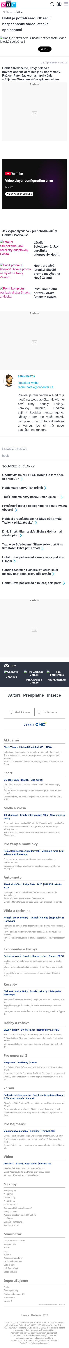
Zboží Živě (8, 1194)
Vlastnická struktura (44, 1338)
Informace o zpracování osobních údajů (29, 1335)
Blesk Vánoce (11, 747)
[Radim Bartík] (9, 386)
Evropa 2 (8, 1301)
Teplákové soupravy (13, 1261)
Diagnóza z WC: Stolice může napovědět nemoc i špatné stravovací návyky (34, 1104)
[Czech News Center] (41, 724)
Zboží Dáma (9, 1201)
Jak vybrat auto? (11, 1225)
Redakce (36, 1315)
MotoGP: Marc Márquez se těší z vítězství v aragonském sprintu (33, 902)
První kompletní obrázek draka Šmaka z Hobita (45, 293)
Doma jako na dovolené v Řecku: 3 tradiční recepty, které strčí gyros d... (34, 1012)
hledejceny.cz (10, 1191)
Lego (6, 1251)
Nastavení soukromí (24, 1338)
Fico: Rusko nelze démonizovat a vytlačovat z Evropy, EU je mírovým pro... (31, 827)
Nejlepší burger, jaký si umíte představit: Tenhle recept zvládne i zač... (32, 1006)
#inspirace (9, 1062)
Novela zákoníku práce (35, 956)
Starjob (7, 1287)
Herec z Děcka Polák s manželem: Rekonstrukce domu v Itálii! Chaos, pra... (32, 834)
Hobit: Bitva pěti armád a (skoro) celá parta (31, 582)
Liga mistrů (37, 780)
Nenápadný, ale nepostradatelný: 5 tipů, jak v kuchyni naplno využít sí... (34, 1000)
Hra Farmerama (56, 679)
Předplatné (33, 695)
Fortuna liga (45, 1163)
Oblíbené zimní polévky (16, 991)
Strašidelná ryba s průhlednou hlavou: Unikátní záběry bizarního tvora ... (32, 1140)
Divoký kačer (28, 1030)
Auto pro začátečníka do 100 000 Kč (20, 1215)
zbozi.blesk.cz (10, 1204)
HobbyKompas (10, 1211)
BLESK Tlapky (11, 1030)
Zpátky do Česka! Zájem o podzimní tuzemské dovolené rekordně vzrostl (33, 1039)
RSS (45, 1315)
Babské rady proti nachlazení (48, 1095)
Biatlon (25, 780)
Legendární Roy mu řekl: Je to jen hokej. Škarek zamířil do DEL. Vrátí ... (32, 798)
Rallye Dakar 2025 (33, 884)
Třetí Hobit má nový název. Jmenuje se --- (30, 496)
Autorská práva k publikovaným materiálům (34, 1330)
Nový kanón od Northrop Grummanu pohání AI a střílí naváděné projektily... (32, 933)
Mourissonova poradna (16, 1131)
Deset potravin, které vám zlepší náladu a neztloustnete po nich (32, 1109)
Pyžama (7, 1254)
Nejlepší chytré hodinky (16, 917)
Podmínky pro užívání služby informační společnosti (33, 1333)
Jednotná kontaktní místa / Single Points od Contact (34, 1340)
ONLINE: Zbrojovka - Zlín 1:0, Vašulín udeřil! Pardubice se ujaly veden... (32, 786)
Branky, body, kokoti (27, 1163)
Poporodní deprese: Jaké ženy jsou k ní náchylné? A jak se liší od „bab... (33, 1114)
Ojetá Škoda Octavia (13, 1222)
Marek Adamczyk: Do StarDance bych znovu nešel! (27, 1172)
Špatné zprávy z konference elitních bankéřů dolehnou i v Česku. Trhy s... (33, 962)
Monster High (10, 1244)
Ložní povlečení (11, 1268)
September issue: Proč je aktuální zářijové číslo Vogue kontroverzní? (34, 1073)
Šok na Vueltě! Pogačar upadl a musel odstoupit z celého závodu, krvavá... (33, 792)
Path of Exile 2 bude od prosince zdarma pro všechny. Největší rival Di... (34, 1146)
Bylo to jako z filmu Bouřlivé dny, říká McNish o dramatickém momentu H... (30, 893)
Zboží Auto (8, 1218)
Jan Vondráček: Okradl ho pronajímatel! (21, 1175)
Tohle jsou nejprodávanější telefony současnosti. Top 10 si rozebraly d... (34, 939)
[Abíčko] (8, 7)
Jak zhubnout (11, 815)
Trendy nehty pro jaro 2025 (34, 815)
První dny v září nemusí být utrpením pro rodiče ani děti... (29, 859)
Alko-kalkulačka (12, 884)
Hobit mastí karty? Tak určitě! (22, 487)
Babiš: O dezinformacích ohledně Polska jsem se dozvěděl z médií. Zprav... (34, 762)
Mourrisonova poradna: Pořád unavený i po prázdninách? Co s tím (33, 1136)
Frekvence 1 (9, 1297)
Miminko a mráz (50, 851)
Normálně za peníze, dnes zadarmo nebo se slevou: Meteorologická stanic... (34, 927)
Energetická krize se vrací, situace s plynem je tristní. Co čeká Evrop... (32, 974)
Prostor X (9, 1163)
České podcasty (11, 1290)
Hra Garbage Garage (34, 681)
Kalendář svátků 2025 (32, 747)
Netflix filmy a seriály (48, 1030)
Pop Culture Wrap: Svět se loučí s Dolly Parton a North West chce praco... (33, 1068)
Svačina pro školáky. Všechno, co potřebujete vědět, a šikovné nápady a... (32, 867)
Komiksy (35, 1131)
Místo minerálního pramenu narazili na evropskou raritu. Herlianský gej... (33, 1045)
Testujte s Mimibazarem (14, 1241)
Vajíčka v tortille (10, 862)
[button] (65, 3)
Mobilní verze (49, 712)
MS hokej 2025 (12, 780)
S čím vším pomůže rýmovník (19, 1098)
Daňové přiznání (12, 956)
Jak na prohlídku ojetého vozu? (18, 1208)
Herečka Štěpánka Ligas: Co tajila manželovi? (24, 1168)
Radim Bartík (26, 376)
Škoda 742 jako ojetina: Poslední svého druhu (24, 898)
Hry (13, 666)
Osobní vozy (9, 1198)
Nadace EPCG (56, 956)
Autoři (14, 695)
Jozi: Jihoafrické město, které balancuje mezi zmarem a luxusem (32, 1035)
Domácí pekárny (39, 991)
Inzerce (54, 695)
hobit (5, 455)
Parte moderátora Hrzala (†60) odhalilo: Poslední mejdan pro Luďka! (34, 823)
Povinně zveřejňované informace (34, 1343)
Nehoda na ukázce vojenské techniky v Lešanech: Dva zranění (32, 752)
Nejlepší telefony (40, 917)
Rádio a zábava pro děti (14, 1294)
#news (33, 1062)
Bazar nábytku (10, 1272)
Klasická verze (22, 712)
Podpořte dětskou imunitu (17, 1095)
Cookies (52, 1335)
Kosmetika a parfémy (13, 1258)
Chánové (11, 676)
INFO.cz (50, 747)
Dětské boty (9, 1265)
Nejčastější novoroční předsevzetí (22, 851)
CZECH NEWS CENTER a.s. (41, 1323)
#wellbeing (23, 1062)
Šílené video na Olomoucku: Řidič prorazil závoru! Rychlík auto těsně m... (32, 756)
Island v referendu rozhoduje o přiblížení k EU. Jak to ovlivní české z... (33, 968)
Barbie (6, 1247)
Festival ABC (48, 1131)
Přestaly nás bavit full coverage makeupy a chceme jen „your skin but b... (33, 1078)
